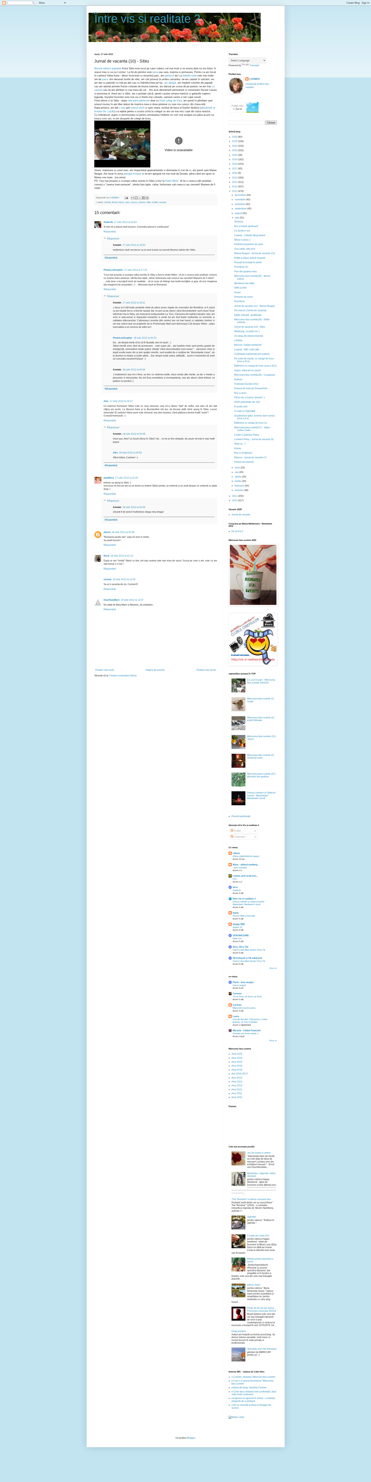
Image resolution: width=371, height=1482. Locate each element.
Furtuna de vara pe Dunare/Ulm (250, 388)
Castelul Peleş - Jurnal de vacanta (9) (254, 439)
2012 (235, 191)
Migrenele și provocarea (244, 1008)
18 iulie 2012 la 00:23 (145, 338)
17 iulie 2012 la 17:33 (135, 270)
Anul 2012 (236, 1089)
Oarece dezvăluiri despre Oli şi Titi (249, 950)
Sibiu (148, 202)
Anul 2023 (236, 1062)
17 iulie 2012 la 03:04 (125, 222)
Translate (254, 65)
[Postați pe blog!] (136, 198)
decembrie (241, 195)
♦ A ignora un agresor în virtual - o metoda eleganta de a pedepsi (253, 1399)
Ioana (236, 912)
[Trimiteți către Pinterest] (147, 198)
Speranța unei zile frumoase (262, 1349)
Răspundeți (110, 231)
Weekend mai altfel (244, 283)
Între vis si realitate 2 (147, 18)
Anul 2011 (236, 1093)
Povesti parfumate (240, 816)
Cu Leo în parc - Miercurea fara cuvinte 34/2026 (261, 681)
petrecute (144, 100)
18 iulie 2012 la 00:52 (130, 452)
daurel (107, 532)
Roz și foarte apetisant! (246, 226)
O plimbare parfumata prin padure (252, 354)
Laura (236, 1016)
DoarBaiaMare (112, 600)
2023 (235, 150)
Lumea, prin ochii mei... (245, 876)
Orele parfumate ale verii (247, 402)
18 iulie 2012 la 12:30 (124, 579)
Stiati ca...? (240, 443)
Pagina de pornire (155, 670)
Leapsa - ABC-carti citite (246, 349)
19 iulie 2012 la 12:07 (132, 600)
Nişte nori (237, 938)
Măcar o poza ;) (242, 239)
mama (121, 202)
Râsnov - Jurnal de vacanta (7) (250, 457)
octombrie (240, 204)
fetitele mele (190, 75)
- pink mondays (240, 867)
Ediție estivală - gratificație (248, 315)
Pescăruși (239, 301)
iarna (155, 72)
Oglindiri (251, 1217)
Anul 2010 (236, 1097)
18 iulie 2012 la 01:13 (121, 555)
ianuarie (239, 490)
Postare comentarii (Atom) (123, 675)
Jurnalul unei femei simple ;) (246, 1033)
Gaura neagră (239, 985)
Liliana (236, 853)
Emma (237, 448)
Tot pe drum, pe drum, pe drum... (248, 996)
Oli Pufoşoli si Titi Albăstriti (247, 958)
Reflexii (238, 379)
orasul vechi (138, 107)
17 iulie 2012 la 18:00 (134, 245)
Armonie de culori (243, 297)
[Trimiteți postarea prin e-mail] (126, 197)
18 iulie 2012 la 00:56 (123, 532)
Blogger (191, 1438)
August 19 (237, 927)
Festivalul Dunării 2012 (246, 384)
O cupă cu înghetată (244, 411)
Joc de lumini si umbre (259, 1152)
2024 (235, 146)
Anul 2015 (236, 1077)
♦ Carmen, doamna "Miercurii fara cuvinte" (253, 1377)
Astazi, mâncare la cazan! (247, 370)
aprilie (238, 476)
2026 (235, 136)
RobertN (108, 222)
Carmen (237, 993)
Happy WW (239, 924)
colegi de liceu (174, 100)
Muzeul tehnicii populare (107, 68)
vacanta (162, 202)
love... (235, 879)
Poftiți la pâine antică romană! (249, 258)
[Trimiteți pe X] (140, 198)
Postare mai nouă (104, 670)
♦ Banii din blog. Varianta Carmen (249, 1387)
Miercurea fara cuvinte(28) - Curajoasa (254, 374)
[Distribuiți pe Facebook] (144, 198)
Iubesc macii (253, 1284)
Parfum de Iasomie (244, 462)
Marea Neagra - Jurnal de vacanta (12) (254, 253)
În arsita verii (241, 406)
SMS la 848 (240, 287)
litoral (114, 202)
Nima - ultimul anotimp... (246, 864)
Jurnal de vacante (240, 514)
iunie (238, 467)
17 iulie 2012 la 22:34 (126, 477)
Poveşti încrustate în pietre (248, 262)
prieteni (142, 202)
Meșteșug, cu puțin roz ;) (247, 331)
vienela (107, 579)
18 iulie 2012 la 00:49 (134, 507)
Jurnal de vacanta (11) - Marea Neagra (254, 306)
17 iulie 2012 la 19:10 (121, 401)
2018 (235, 164)
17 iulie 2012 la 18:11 (134, 302)
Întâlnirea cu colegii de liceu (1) (250, 422)
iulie (237, 217)
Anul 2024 (236, 1058)
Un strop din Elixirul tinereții (248, 336)
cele (130, 100)
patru (136, 100)
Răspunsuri (113, 238)
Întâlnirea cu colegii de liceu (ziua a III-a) (255, 365)
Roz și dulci (240, 393)
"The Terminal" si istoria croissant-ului (251, 1199)
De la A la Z (237, 531)
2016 (235, 173)
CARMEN (254, 79)
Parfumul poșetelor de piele (248, 244)
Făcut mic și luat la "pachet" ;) (249, 397)
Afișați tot (273, 968)
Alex (106, 401)
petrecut (169, 75)
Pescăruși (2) (241, 267)
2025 (235, 141)
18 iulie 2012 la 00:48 (134, 434)
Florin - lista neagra (243, 982)
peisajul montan (132, 173)
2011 (235, 496)
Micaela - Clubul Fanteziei (246, 1030)
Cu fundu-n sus (242, 230)
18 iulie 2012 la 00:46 (134, 369)
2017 (235, 168)
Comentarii (239, 836)
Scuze (237, 292)
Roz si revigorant (243, 452)
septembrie (241, 208)
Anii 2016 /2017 (239, 1073)
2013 (235, 186)
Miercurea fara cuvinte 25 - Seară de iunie (261, 756)
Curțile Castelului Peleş (246, 434)
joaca (105, 79)
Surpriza (238, 221)
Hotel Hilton (171, 180)
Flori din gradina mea (245, 271)
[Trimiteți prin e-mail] (132, 198)
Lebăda (238, 340)
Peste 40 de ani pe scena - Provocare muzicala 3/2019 (261, 1309)
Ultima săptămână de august (246, 856)
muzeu (134, 202)
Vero (235, 887)
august (239, 213)
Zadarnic (237, 890)
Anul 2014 (236, 1081)
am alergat (170, 82)
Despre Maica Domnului (244, 916)
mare (127, 202)
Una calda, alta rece (244, 249)
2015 (235, 177)
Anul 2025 (236, 1054)
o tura (121, 107)
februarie (240, 485)
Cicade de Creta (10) (258, 1235)
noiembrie (240, 199)
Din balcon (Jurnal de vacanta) (250, 310)
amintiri (107, 202)
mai (237, 472)
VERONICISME (241, 935)
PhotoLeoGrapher (113, 270)
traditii (154, 202)
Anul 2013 (236, 1085)
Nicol (106, 555)
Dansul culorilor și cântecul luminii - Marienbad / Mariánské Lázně (261, 795)
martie (238, 481)
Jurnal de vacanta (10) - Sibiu (249, 327)
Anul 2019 (236, 1065)
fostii (162, 100)
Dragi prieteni (238, 1331)
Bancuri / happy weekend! (247, 345)
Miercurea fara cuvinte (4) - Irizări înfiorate (261, 719)
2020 (235, 155)
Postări (237, 830)
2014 (235, 182)
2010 (235, 500)
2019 (235, 159)
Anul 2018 (236, 1069)
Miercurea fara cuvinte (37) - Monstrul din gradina (262, 775)
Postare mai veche (206, 670)
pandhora (109, 477)
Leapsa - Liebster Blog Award (249, 235)
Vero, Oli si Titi (240, 947)
